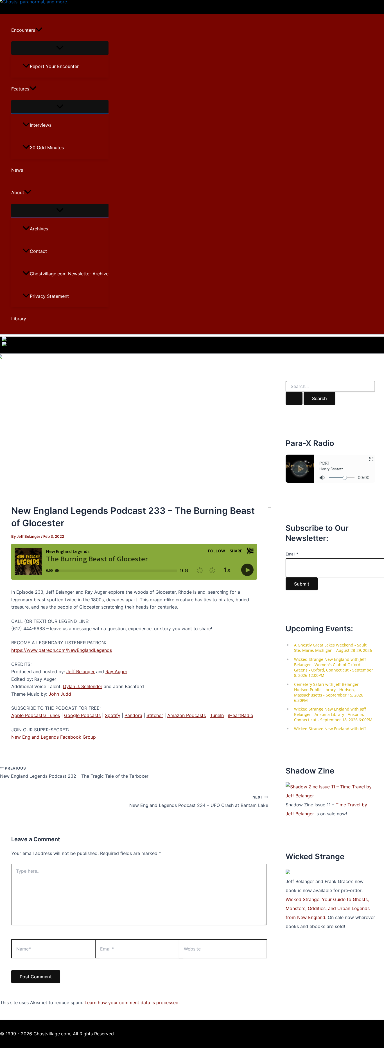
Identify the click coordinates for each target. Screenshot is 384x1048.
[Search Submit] (294, 398)
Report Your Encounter (54, 66)
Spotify (112, 715)
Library (18, 318)
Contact (38, 251)
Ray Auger (116, 671)
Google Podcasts (82, 715)
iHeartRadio (240, 715)
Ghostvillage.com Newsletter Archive (69, 273)
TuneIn (217, 715)
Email (292, 554)
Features (20, 89)
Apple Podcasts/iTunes (35, 715)
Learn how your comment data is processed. (132, 1002)
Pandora (133, 715)
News (17, 170)
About (17, 192)
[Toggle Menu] (60, 48)
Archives (39, 229)
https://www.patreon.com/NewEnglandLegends (61, 650)
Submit (301, 584)
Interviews (40, 125)
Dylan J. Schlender (82, 686)
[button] (38, 30)
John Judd (60, 694)
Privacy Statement (49, 296)
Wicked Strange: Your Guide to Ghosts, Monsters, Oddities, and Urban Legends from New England (328, 908)
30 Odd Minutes (47, 147)
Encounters (23, 30)
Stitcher (154, 715)
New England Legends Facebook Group (53, 737)
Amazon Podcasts (186, 715)
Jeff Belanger (80, 671)
